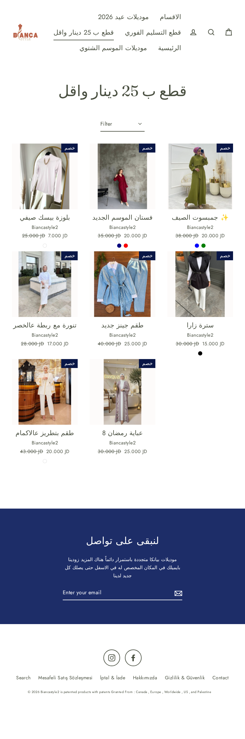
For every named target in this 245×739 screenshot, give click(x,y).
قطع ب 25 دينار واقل (83, 32)
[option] (45, 392)
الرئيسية (169, 48)
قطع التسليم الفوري (153, 32)
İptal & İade (112, 677)
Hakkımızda (145, 677)
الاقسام (170, 16)
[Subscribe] (177, 593)
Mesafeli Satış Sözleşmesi (65, 677)
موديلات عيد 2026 (123, 16)
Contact (220, 677)
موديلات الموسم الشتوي (113, 48)
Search (23, 677)
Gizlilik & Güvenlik (185, 677)
